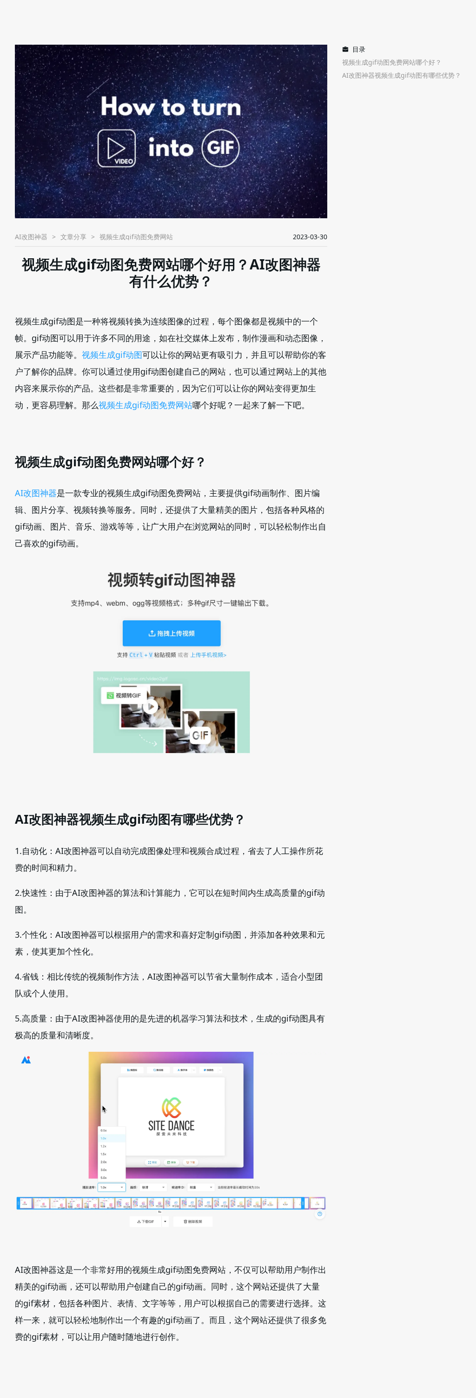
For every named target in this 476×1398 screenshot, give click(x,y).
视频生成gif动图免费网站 (145, 404)
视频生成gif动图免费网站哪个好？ (392, 62)
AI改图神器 (31, 237)
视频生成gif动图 (112, 354)
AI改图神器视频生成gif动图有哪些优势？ (401, 75)
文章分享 (73, 237)
